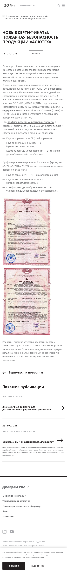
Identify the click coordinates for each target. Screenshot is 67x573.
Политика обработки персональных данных (23, 541)
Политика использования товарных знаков (23, 545)
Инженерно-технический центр (21, 506)
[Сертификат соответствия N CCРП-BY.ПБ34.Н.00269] (26, 301)
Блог (5, 511)
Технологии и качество (16, 501)
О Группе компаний (14, 496)
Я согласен (13, 566)
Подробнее (37, 566)
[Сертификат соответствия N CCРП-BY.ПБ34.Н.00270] (26, 231)
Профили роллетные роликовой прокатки (25, 162)
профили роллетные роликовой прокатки (30, 122)
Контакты (8, 516)
